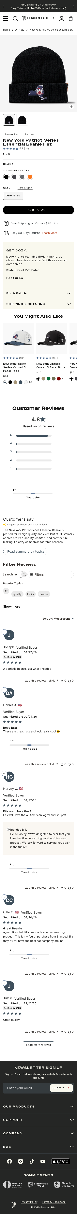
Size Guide (25, 188)
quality (17, 594)
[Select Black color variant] (6, 177)
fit (6, 591)
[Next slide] (73, 6)
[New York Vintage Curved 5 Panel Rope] (51, 338)
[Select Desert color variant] (15, 382)
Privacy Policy (29, 1202)
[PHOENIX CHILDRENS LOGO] (64, 1184)
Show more (11, 606)
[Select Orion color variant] (21, 382)
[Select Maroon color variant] (59, 379)
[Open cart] (71, 18)
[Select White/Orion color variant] (5, 382)
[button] (38, 73)
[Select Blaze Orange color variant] (30, 177)
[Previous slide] (3, 6)
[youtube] (42, 1161)
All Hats (19, 30)
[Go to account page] (61, 18)
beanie (43, 594)
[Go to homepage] (38, 18)
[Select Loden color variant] (54, 379)
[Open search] (15, 18)
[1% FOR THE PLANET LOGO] (12, 1184)
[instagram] (20, 1161)
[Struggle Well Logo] (38, 1184)
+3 (30, 382)
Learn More (50, 233)
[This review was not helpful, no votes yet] (69, 681)
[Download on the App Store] (60, 1161)
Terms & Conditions (54, 1202)
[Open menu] (5, 18)
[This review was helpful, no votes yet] (62, 681)
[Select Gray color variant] (22, 177)
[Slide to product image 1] (9, 120)
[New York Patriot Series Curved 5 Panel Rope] (18, 338)
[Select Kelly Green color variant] (49, 379)
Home (6, 30)
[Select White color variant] (26, 382)
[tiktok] (31, 1161)
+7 (63, 378)
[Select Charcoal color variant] (14, 177)
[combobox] (58, 618)
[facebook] (9, 1161)
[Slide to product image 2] (22, 120)
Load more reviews (38, 1044)
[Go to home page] (13, 1205)
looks (30, 594)
